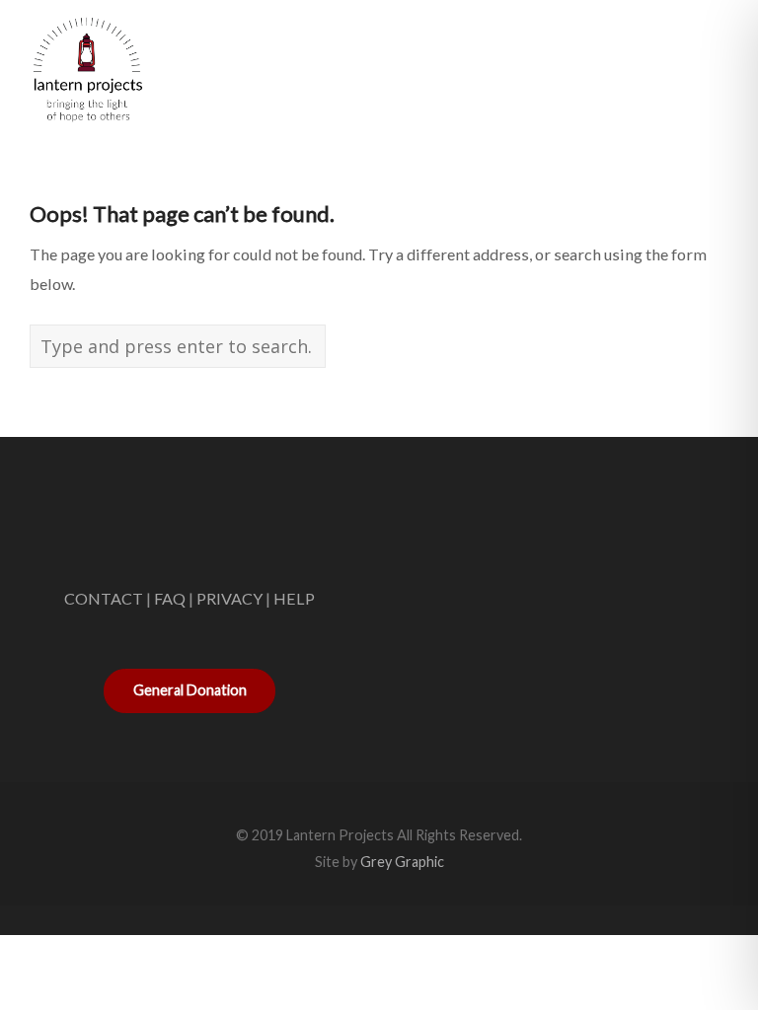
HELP (294, 598)
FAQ (170, 598)
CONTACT (103, 598)
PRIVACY (229, 598)
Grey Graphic (402, 861)
